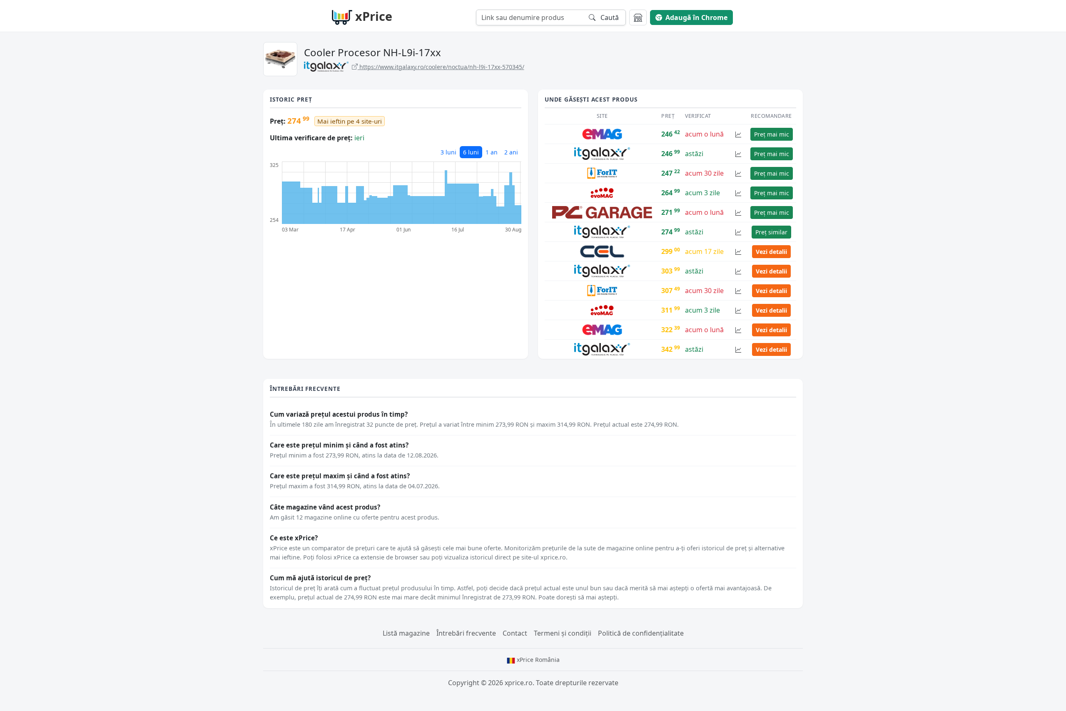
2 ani (511, 152)
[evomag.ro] (602, 192)
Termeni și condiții (562, 633)
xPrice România (537, 660)
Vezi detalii (771, 252)
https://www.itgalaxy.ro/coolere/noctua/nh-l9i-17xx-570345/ (441, 67)
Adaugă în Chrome (696, 17)
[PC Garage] (602, 211)
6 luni (471, 152)
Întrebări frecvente (466, 633)
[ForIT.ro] (602, 172)
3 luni (448, 152)
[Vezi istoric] (738, 134)
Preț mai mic (771, 134)
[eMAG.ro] (602, 133)
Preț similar (771, 232)
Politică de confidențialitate (641, 633)
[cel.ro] (602, 251)
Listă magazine (406, 633)
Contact (515, 633)
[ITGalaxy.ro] (602, 153)
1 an (492, 152)
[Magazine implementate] (638, 17)
